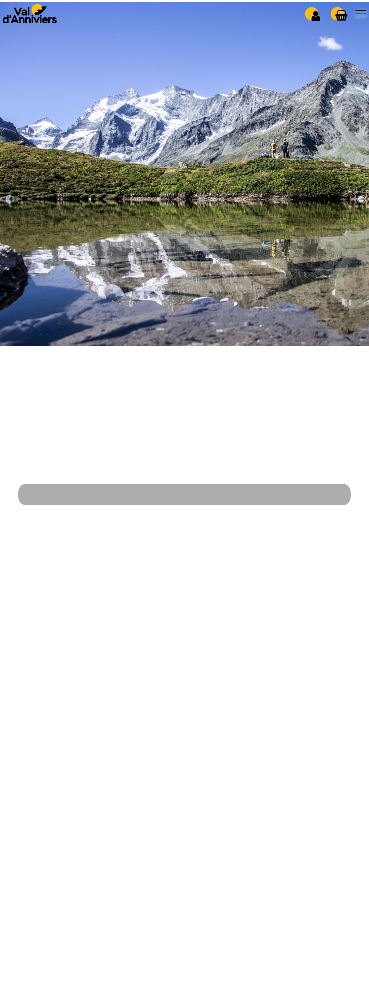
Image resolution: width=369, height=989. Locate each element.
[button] (341, 15)
